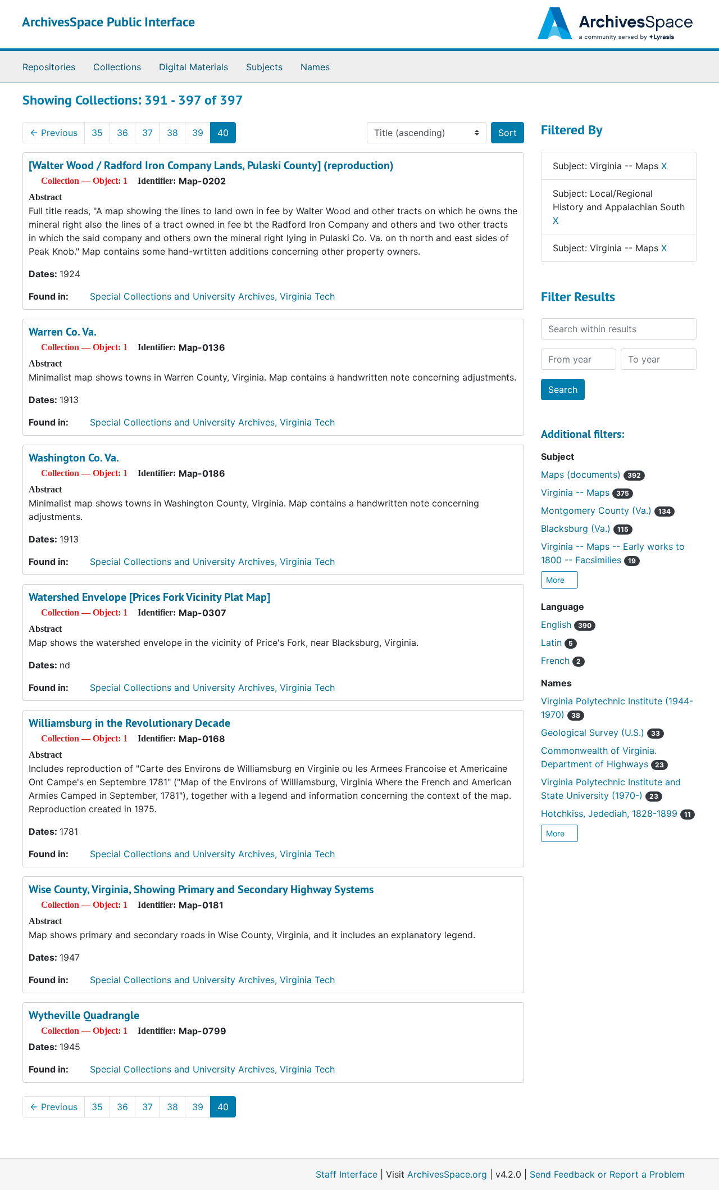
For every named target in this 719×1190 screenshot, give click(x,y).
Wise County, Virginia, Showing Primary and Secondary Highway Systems (201, 889)
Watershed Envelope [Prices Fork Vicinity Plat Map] (149, 597)
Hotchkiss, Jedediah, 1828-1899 (616, 813)
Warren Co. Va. (63, 331)
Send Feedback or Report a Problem (607, 1174)
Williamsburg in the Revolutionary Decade (129, 723)
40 (223, 132)
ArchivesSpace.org (447, 1174)
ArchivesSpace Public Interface (108, 21)
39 (197, 132)
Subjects (264, 67)
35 (97, 132)
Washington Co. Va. (74, 457)
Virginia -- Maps (585, 492)
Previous (54, 132)
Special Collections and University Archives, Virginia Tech (212, 296)
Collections (117, 67)
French (561, 660)
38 (172, 132)
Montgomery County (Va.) (606, 510)
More (556, 580)
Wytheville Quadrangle (84, 1015)
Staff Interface (346, 1174)
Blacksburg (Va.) (585, 528)
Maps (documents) (591, 474)
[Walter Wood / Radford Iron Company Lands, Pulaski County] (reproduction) (211, 165)
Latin (557, 642)
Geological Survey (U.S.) (600, 732)
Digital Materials (193, 67)
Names (315, 67)
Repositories (48, 67)
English (566, 624)
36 (122, 132)
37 (147, 132)
